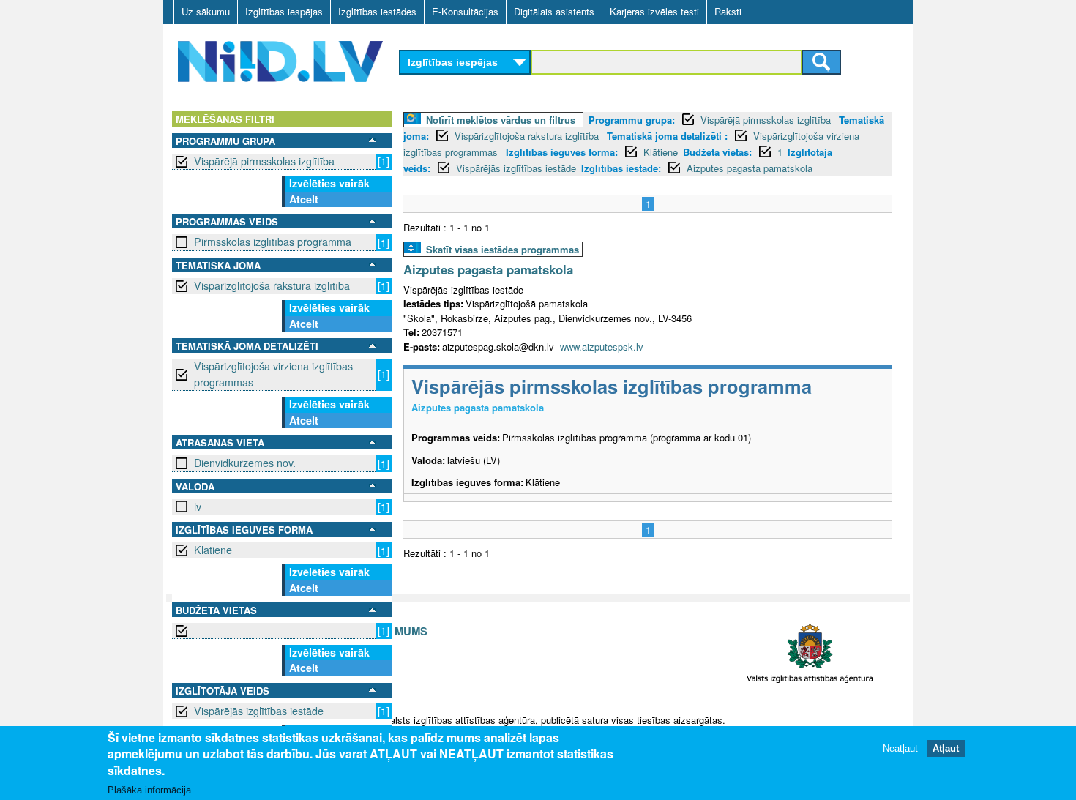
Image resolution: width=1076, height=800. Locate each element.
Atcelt (303, 199)
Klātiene (213, 549)
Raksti (727, 11)
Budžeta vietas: (717, 152)
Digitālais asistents (554, 11)
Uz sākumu (206, 11)
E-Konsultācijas (465, 11)
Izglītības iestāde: (621, 168)
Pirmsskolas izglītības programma (272, 241)
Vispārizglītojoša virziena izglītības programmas (273, 374)
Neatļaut (900, 748)
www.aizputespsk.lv (601, 347)
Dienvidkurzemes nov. (245, 462)
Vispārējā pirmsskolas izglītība (264, 161)
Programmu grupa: (632, 120)
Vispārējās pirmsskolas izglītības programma (611, 386)
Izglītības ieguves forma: (562, 152)
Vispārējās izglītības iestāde (259, 710)
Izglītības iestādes (377, 11)
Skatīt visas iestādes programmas (502, 249)
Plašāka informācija (149, 790)
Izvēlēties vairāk (329, 183)
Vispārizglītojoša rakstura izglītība (272, 285)
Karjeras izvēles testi (654, 11)
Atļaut (946, 748)
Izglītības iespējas (284, 11)
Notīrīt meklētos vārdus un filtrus (500, 120)
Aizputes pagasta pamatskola (749, 168)
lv (197, 506)
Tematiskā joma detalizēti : (667, 136)
